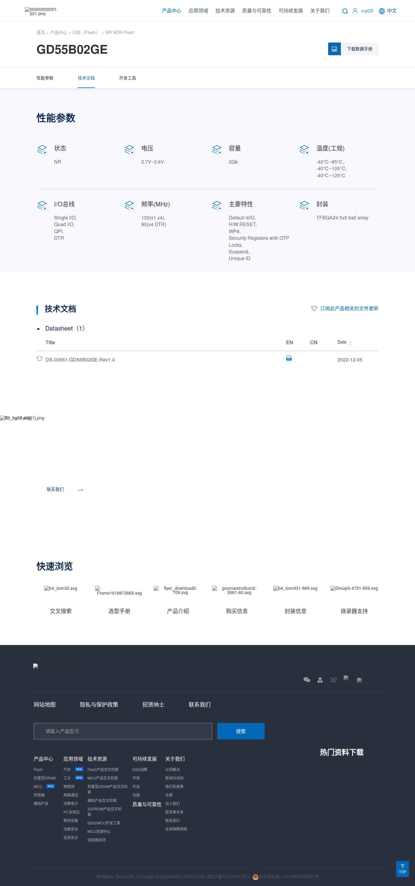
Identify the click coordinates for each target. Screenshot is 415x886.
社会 (136, 786)
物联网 (68, 786)
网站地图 (45, 704)
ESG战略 (139, 769)
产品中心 (171, 10)
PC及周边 (71, 811)
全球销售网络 (176, 828)
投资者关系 (174, 811)
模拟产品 (41, 803)
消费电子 (70, 803)
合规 (169, 794)
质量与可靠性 (256, 10)
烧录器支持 (96, 839)
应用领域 (198, 10)
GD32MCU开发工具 (103, 822)
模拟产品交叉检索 (102, 800)
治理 (136, 794)
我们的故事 (174, 786)
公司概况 (172, 769)
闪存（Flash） (86, 32)
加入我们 (172, 803)
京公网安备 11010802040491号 (289, 876)
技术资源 (225, 10)
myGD (367, 11)
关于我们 (320, 10)
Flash (38, 769)
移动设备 (70, 820)
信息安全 (70, 837)
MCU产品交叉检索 (102, 777)
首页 (40, 32)
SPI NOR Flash (119, 32)
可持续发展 (291, 10)
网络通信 (70, 794)
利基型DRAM (45, 777)
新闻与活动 (174, 777)
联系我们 (200, 704)
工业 (67, 777)
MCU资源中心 (99, 831)
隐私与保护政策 (99, 704)
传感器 (39, 794)
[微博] (369, 679)
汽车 (67, 769)
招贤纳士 (153, 704)
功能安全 (70, 828)
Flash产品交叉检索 (102, 769)
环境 (136, 777)
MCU (38, 786)
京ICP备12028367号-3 (228, 876)
